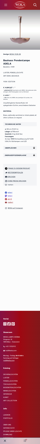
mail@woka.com (11, 351)
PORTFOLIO (8, 418)
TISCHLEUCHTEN (9, 384)
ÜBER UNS (7, 425)
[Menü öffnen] (6, 5)
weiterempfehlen (15, 173)
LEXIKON (6, 415)
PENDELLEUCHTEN (10, 381)
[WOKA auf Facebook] (9, 324)
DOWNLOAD (7, 435)
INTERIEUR (7, 394)
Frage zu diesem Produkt (19, 168)
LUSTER (6, 378)
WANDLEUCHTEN (9, 391)
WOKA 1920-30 (15, 54)
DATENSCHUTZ (9, 428)
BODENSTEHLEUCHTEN (12, 388)
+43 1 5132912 (10, 346)
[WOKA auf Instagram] (5, 324)
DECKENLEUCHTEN (10, 374)
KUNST (6, 397)
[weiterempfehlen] (6, 173)
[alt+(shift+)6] (5, 440)
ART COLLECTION (10, 401)
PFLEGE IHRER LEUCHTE (12, 431)
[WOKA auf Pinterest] (13, 324)
